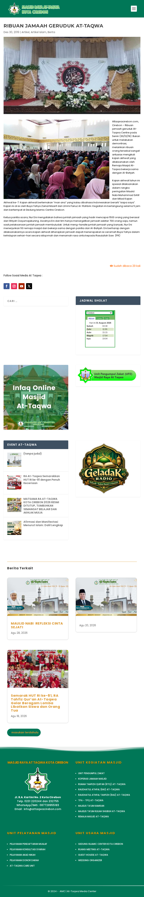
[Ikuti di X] (29, 286)
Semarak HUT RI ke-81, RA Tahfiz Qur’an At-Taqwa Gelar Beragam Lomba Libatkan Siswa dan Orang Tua (35, 703)
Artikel (25, 32)
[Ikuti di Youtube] (22, 286)
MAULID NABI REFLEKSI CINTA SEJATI (37, 625)
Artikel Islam (38, 32)
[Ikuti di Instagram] (14, 286)
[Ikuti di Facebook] (7, 286)
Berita (51, 32)
